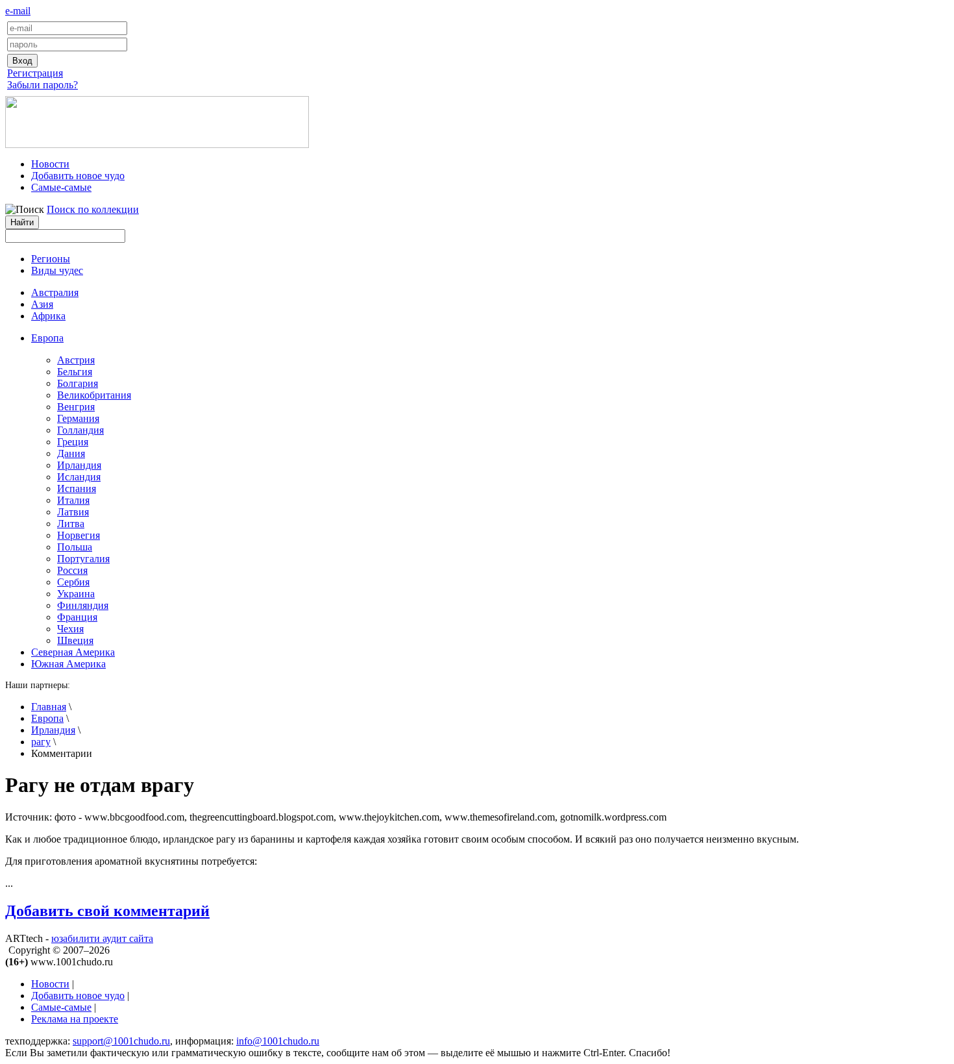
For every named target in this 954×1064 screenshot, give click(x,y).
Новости (50, 163)
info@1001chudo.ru (277, 1040)
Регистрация (35, 73)
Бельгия (74, 371)
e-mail (18, 10)
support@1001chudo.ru (121, 1040)
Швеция (75, 640)
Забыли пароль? (42, 84)
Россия (72, 570)
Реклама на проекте (74, 1018)
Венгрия (76, 406)
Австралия (55, 292)
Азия (42, 304)
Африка (48, 315)
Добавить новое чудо (78, 175)
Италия (73, 500)
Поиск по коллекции (93, 209)
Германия (78, 418)
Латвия (73, 511)
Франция (77, 617)
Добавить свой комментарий (107, 910)
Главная (48, 706)
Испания (76, 488)
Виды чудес (57, 270)
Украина (76, 593)
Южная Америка (68, 663)
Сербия (73, 582)
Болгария (77, 383)
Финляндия (82, 605)
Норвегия (78, 535)
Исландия (79, 476)
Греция (72, 441)
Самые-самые (61, 187)
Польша (74, 546)
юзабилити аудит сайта (102, 938)
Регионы (50, 258)
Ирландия (79, 465)
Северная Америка (73, 652)
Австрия (76, 359)
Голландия (80, 430)
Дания (71, 453)
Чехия (70, 628)
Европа (47, 718)
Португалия (83, 558)
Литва (70, 523)
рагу (41, 741)
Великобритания (94, 395)
